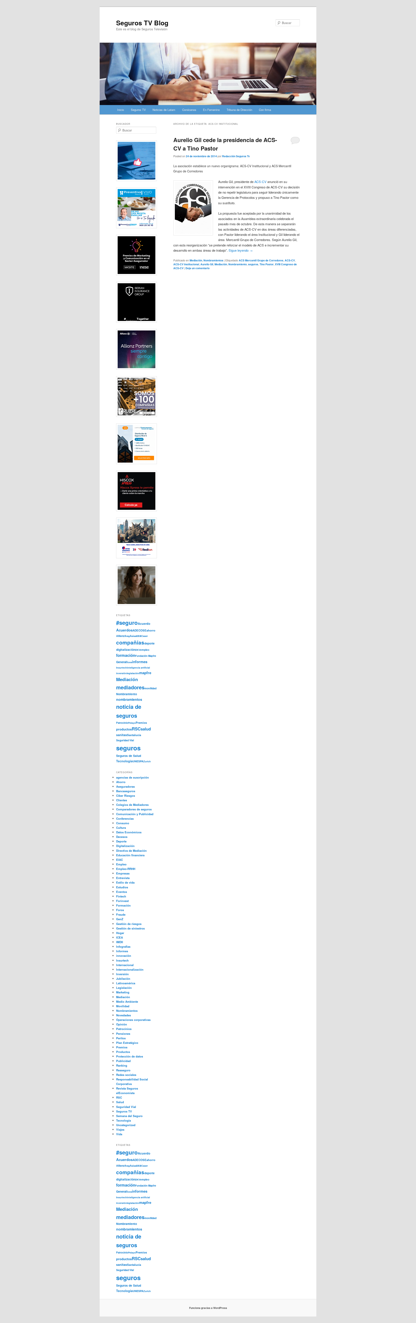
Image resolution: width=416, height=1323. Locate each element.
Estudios (122, 887)
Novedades (123, 1015)
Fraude (120, 914)
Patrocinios (124, 1029)
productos (124, 729)
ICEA (119, 937)
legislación (133, 673)
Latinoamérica (125, 983)
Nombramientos (213, 260)
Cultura (121, 828)
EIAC (119, 860)
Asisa (133, 636)
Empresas (123, 873)
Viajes (120, 1129)
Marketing (122, 992)
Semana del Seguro (129, 1116)
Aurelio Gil (206, 264)
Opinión (121, 1024)
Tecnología (124, 761)
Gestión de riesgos (128, 924)
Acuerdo (144, 623)
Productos (123, 1052)
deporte (149, 643)
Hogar (120, 933)
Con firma (265, 110)
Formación (123, 905)
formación (125, 655)
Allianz (120, 636)
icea (129, 662)
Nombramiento (237, 264)
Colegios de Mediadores (132, 805)
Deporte (121, 841)
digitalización (125, 650)
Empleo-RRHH (125, 869)
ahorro (150, 630)
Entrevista (123, 878)
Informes (122, 951)
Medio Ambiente (127, 1001)
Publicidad (123, 1061)
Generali (121, 662)
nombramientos (129, 699)
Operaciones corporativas (133, 1020)
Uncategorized (125, 1125)
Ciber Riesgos (125, 795)
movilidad (150, 688)
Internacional (125, 965)
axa (138, 635)
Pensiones (123, 1034)
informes (139, 661)
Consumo (122, 823)
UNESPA (138, 761)
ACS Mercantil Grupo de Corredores (261, 260)
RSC (136, 729)
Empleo (121, 864)
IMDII (119, 942)
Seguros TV (138, 110)
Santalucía (134, 735)
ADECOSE (139, 630)
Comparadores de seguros (134, 809)
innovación (123, 956)
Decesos (121, 837)
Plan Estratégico (127, 1043)
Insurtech (121, 667)
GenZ (119, 919)
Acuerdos (124, 630)
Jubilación (123, 978)
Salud (120, 1102)
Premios (141, 723)
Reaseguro (123, 1070)
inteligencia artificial (138, 667)
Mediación (196, 260)
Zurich (147, 761)
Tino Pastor (267, 264)
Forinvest (122, 901)
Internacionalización (129, 969)
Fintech (121, 896)
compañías (130, 642)
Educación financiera (130, 855)
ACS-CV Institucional (186, 264)
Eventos (121, 892)
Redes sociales (126, 1075)
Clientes (121, 800)
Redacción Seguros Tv (236, 156)
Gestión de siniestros (130, 928)
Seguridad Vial (125, 740)
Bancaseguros (125, 791)
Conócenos (189, 110)
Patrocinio (122, 722)
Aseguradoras (125, 786)
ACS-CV (290, 260)
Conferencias (125, 818)
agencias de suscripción (132, 777)
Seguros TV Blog (142, 22)
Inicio (120, 110)
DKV (137, 649)
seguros (253, 264)
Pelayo (132, 722)
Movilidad (122, 1006)
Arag (127, 636)
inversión (121, 673)
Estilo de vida (125, 882)
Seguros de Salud (128, 756)
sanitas (121, 735)
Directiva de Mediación (131, 851)
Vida (119, 1134)
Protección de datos (129, 1056)
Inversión (122, 974)
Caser (144, 636)
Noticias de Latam (164, 110)
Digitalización (125, 846)
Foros (120, 910)
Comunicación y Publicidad (134, 814)
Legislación (124, 988)
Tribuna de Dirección (239, 110)
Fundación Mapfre (145, 655)
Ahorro (120, 782)
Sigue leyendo (241, 250)
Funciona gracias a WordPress (208, 1308)
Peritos (121, 1038)
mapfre (145, 672)
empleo (144, 650)
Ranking (121, 1065)
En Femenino (211, 110)
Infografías (123, 946)
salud (146, 729)
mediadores (130, 687)
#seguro (127, 623)
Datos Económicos (128, 832)
